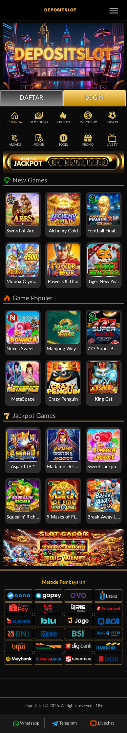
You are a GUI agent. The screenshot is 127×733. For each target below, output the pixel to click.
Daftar (31, 98)
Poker (39, 144)
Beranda (14, 122)
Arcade (15, 144)
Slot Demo (39, 122)
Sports (112, 122)
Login (94, 98)
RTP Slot (63, 122)
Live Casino (88, 122)
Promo (87, 144)
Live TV (112, 144)
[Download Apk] (63, 547)
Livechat (106, 723)
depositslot (34, 706)
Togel (63, 144)
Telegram (68, 723)
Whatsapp (29, 723)
